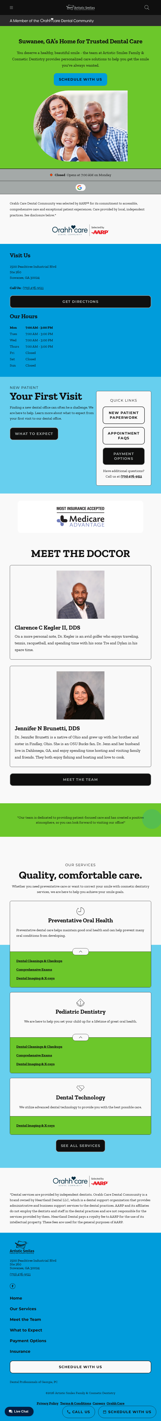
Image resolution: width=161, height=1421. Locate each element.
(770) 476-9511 (33, 288)
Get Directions (80, 302)
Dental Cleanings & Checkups (39, 961)
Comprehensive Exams (34, 969)
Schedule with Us (80, 79)
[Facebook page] (12, 1286)
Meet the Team (80, 779)
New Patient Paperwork (124, 415)
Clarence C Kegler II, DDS (47, 627)
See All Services (80, 1146)
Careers (99, 1403)
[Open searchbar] (147, 7)
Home (16, 1298)
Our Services (23, 1308)
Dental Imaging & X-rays (35, 978)
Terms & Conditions (75, 1403)
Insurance (20, 1351)
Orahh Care (115, 1403)
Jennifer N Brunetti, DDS (47, 728)
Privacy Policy (48, 1403)
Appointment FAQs (124, 435)
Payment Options (123, 456)
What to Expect (34, 434)
